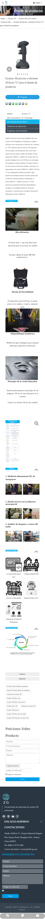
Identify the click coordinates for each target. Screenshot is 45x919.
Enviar (22, 779)
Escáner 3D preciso (13, 710)
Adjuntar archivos (12, 766)
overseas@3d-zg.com (28, 849)
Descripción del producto (17, 122)
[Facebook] (4, 816)
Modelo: (10, 114)
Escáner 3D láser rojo (13, 698)
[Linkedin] (8, 816)
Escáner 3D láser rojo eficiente (16, 714)
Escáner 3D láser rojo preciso (16, 702)
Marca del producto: (14, 118)
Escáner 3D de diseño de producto (17, 686)
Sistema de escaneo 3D (28, 706)
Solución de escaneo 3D (14, 694)
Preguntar (24, 97)
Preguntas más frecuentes (17, 131)
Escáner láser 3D (12, 706)
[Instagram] (17, 816)
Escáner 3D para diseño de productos (18, 690)
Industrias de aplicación (16, 126)
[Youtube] (13, 816)
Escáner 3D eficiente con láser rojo (18, 718)
